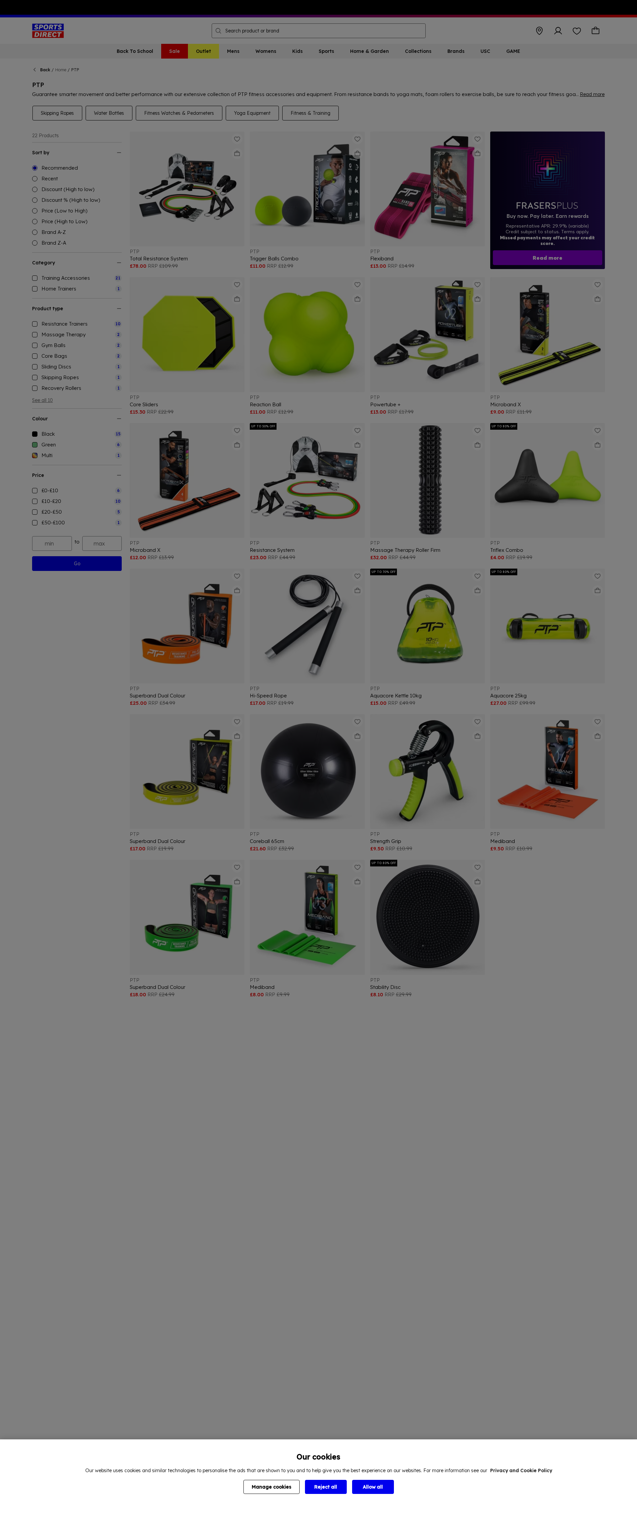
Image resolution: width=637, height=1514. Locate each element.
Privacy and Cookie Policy (521, 1470)
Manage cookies (271, 1487)
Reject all (325, 1487)
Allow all (373, 1487)
